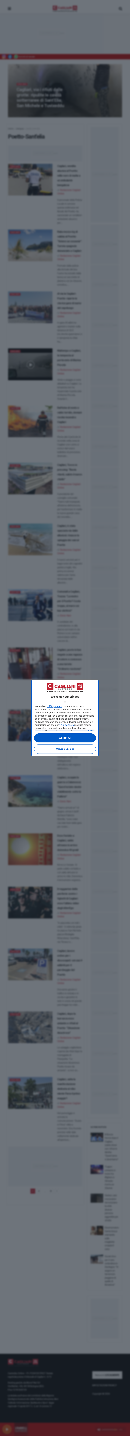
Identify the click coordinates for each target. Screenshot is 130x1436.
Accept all (65, 737)
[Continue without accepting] (65, 701)
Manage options (65, 749)
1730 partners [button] (54, 706)
